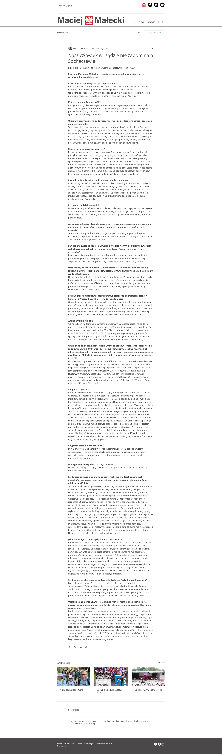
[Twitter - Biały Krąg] (159, 744)
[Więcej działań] (152, 48)
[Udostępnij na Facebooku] (69, 647)
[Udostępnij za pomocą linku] (86, 647)
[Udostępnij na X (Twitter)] (75, 647)
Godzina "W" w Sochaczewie (148, 689)
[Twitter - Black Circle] (156, 5)
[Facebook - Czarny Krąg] (150, 5)
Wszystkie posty (63, 33)
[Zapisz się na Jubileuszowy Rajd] (111, 676)
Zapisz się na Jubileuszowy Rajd (110, 691)
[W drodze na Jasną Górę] (73, 676)
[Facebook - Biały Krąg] (155, 744)
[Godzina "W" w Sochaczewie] (148, 676)
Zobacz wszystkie (158, 662)
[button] (139, 33)
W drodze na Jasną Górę (71, 689)
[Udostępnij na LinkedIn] (81, 647)
